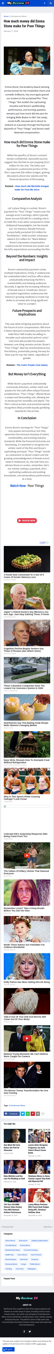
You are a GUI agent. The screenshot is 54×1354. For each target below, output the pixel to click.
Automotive (23, 1241)
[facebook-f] (24, 1331)
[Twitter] (23, 1114)
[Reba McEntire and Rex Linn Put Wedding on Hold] (15, 1167)
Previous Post (8, 1227)
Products (35, 1259)
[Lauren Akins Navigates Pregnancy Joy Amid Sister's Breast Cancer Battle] (39, 1136)
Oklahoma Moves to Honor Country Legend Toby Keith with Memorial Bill (39, 1179)
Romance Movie (11, 1264)
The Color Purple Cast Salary (32, 365)
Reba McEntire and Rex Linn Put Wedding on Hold (14, 1177)
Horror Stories (36, 1255)
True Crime (19, 1269)
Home (6, 16)
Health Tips (9, 1255)
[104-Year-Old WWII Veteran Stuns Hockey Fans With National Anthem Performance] (15, 1195)
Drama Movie (25, 1245)
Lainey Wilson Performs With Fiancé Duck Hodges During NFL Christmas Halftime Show (38, 1208)
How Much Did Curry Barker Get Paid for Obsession (12, 1148)
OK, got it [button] (8, 1349)
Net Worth (24, 1259)
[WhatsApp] (28, 1114)
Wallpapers (32, 1269)
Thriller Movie (34, 1264)
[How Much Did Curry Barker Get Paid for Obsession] (15, 1136)
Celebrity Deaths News (39, 1241)
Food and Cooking (30, 1250)
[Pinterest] (33, 1114)
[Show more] (43, 1114)
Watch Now (18, 485)
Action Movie (10, 1241)
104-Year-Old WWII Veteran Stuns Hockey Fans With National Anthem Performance (13, 1208)
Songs (23, 1264)
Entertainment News (18, 16)
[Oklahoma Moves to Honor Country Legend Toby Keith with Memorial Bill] (39, 1167)
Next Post (47, 1227)
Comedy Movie (10, 1245)
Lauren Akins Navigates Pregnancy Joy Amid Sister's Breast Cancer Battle (38, 1149)
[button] (3, 3)
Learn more (41, 1344)
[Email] (38, 1114)
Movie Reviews (10, 1259)
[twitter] (30, 1331)
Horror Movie (22, 1255)
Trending (8, 1269)
